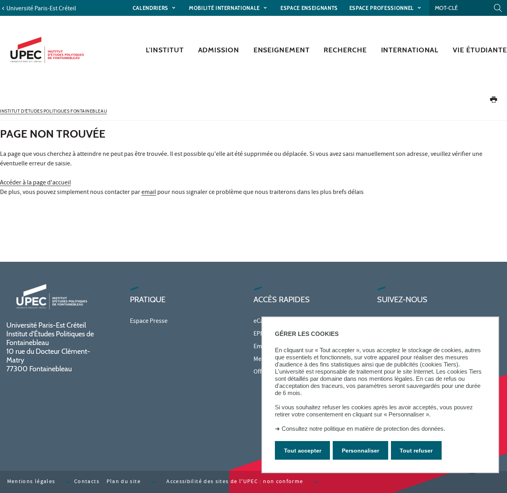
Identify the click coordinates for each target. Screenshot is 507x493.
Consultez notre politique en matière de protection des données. (363, 428)
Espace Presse (149, 321)
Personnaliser (360, 450)
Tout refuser (416, 450)
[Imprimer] (493, 101)
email (148, 193)
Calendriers (151, 8)
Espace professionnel (382, 8)
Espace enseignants (309, 8)
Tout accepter (302, 450)
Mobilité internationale (225, 8)
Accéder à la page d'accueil (35, 183)
